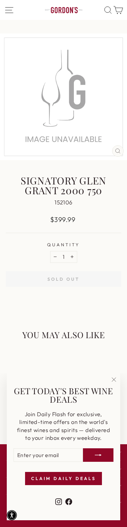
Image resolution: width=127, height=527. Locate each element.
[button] (12, 515)
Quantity (63, 244)
